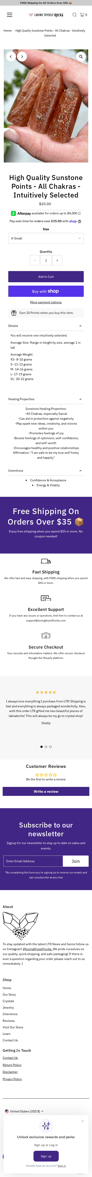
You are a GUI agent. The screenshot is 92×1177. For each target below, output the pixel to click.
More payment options (46, 302)
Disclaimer (10, 1072)
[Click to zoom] (81, 57)
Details (13, 326)
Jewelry (8, 1007)
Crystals (8, 1001)
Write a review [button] (46, 791)
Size (46, 229)
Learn (6, 1034)
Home (7, 31)
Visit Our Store (13, 1027)
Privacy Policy (12, 1079)
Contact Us (10, 1040)
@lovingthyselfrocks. (38, 949)
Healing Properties (21, 399)
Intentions (15, 471)
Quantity (46, 252)
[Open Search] (75, 15)
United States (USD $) (25, 1111)
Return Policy (12, 1065)
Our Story (9, 994)
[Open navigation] (13, 14)
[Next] (22, 57)
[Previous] (11, 57)
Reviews (9, 1021)
